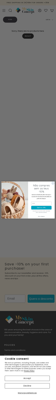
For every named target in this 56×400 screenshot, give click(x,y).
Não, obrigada (41, 216)
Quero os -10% (41, 208)
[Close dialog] (53, 183)
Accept (27, 378)
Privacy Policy (29, 371)
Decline (27, 385)
